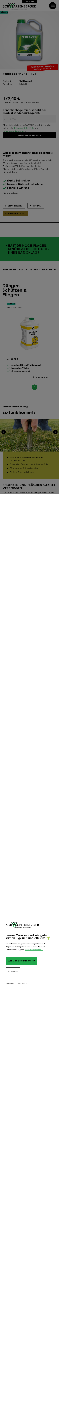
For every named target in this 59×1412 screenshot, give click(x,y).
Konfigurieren (12, 971)
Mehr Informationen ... (34, 949)
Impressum (10, 983)
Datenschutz (22, 983)
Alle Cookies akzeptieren (21, 960)
